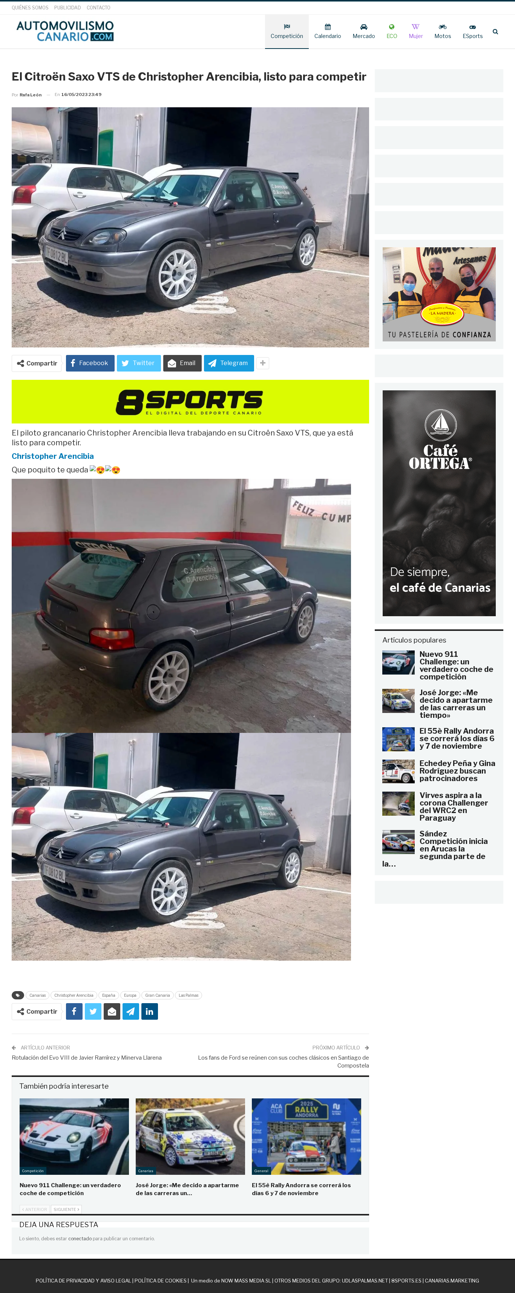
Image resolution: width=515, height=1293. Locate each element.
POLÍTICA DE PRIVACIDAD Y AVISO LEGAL (83, 1281)
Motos (442, 36)
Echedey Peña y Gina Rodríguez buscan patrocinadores (457, 771)
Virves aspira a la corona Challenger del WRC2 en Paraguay (454, 806)
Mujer (416, 36)
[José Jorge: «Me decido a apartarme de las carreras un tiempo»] (190, 1136)
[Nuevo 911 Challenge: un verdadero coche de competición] (74, 1136)
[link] (53, 456)
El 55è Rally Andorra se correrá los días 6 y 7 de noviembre (457, 738)
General (261, 1171)
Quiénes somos (30, 8)
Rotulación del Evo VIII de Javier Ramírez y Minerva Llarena (87, 1057)
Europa (130, 995)
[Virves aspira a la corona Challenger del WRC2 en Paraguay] (398, 804)
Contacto (98, 8)
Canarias (37, 995)
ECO (391, 36)
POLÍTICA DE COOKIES (161, 1281)
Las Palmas (188, 995)
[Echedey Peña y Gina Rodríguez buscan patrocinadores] (398, 772)
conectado (80, 1238)
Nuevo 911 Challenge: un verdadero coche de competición (457, 665)
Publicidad (67, 8)
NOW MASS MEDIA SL (246, 1281)
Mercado (364, 36)
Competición (287, 36)
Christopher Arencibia (73, 995)
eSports (473, 36)
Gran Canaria (157, 995)
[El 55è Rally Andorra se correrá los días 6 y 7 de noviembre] (306, 1136)
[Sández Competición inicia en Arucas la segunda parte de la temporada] (398, 842)
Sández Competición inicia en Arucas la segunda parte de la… (435, 848)
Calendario (327, 36)
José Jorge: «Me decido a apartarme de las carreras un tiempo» (456, 704)
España (108, 995)
